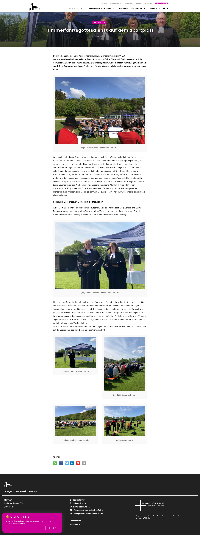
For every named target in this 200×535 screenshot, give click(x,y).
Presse (139, 3)
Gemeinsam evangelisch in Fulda (88, 510)
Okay (52, 528)
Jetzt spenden (161, 3)
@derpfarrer (78, 499)
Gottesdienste (77, 9)
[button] (55, 463)
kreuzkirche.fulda (81, 506)
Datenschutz (75, 520)
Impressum (75, 524)
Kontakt (148, 3)
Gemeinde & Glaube (100, 9)
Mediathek (129, 3)
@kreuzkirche (79, 503)
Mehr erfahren (19, 523)
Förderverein (115, 3)
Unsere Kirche (157, 9)
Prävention (102, 3)
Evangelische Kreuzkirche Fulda (88, 513)
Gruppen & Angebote (130, 9)
